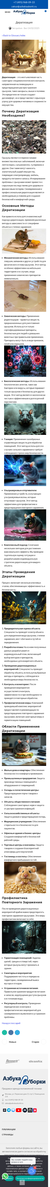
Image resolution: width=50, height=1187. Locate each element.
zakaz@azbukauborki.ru (24, 6)
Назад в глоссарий (11, 1023)
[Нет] (22, 1182)
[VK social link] (10, 1032)
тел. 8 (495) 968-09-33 (14, 1100)
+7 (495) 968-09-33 (24, 2)
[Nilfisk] (35, 1061)
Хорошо (9, 1178)
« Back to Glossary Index (13, 35)
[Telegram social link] (17, 1032)
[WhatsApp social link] (4, 1032)
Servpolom (17, 28)
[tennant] (12, 1061)
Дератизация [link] (8, 77)
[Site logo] (24, 11)
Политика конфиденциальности (30, 1178)
